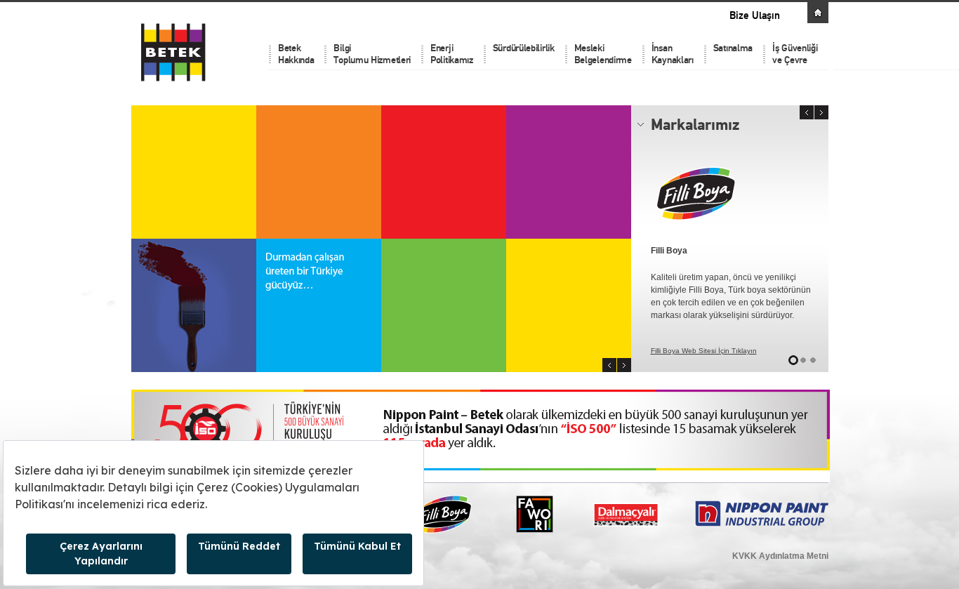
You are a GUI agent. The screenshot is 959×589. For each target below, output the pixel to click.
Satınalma (733, 48)
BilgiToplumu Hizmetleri (372, 54)
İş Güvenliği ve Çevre (794, 54)
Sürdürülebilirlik (524, 48)
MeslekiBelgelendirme (603, 54)
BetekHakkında (296, 54)
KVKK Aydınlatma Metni (780, 556)
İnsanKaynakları (673, 54)
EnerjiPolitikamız (451, 54)
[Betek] (210, 51)
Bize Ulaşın (754, 15)
